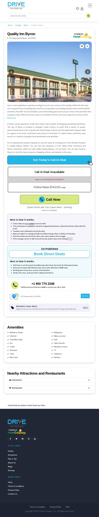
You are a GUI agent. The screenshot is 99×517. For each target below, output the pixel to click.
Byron (26, 25)
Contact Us (12, 494)
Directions (85, 296)
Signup (85, 307)
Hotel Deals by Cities (36, 405)
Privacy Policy (13, 490)
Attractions (12, 455)
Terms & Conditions (16, 486)
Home (10, 25)
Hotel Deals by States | (17, 405)
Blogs (10, 466)
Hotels (10, 451)
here (70, 239)
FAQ (67, 507)
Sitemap (11, 470)
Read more (11, 118)
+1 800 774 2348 (42, 283)
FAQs (10, 482)
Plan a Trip (12, 459)
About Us (12, 463)
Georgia (18, 25)
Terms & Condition (37, 507)
